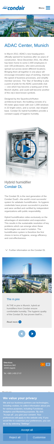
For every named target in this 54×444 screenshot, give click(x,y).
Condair (13, 8)
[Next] (32, 333)
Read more (12, 322)
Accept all (27, 429)
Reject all (14, 437)
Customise (39, 437)
